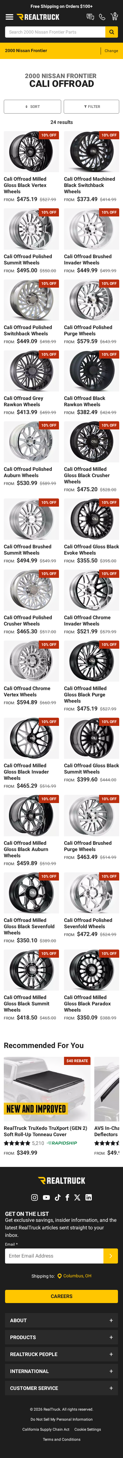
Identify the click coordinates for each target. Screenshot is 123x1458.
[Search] (111, 32)
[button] (61, 1320)
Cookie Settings (87, 1429)
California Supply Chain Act (45, 1429)
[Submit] (110, 1256)
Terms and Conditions (61, 1439)
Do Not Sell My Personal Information (62, 1419)
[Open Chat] (90, 17)
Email (11, 1244)
